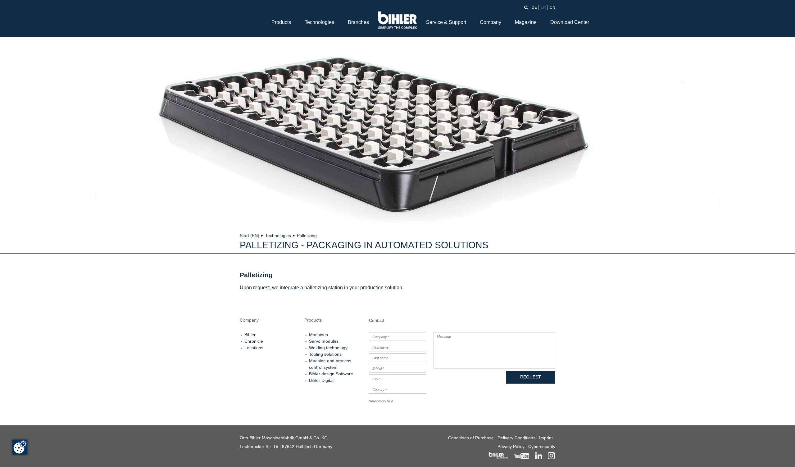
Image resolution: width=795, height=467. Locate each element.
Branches (358, 22)
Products (281, 22)
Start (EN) (249, 235)
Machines (318, 334)
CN (552, 7)
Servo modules (323, 341)
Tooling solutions (325, 354)
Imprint (546, 437)
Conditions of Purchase (471, 437)
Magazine (526, 22)
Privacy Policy (511, 446)
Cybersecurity (541, 446)
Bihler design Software (331, 373)
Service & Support (446, 22)
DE (534, 7)
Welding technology (328, 347)
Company (490, 22)
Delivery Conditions (516, 437)
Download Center (569, 22)
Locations (253, 347)
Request (530, 376)
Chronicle (253, 341)
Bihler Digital (321, 380)
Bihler (250, 334)
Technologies (319, 22)
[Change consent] (19, 447)
